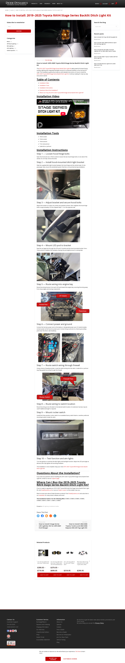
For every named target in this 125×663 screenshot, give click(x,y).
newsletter (42, 495)
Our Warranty (40, 629)
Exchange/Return (41, 622)
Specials (59, 624)
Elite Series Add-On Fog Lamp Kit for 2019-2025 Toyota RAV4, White (82, 563)
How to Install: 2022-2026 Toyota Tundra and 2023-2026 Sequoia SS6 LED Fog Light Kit (76, 526)
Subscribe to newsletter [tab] (16, 22)
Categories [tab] (11, 38)
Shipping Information (42, 627)
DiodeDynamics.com (46, 490)
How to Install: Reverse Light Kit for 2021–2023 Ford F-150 (105, 64)
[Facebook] (42, 515)
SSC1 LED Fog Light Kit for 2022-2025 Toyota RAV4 (69, 563)
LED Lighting (45, 506)
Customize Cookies (70, 659)
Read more (97, 39)
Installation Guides (54, 506)
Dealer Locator (62, 490)
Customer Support (12, 622)
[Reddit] (50, 515)
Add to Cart (44, 575)
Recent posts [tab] (99, 34)
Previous (37, 561)
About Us (59, 622)
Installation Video (44, 83)
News (9, 41)
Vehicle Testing (61, 640)
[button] (116, 26)
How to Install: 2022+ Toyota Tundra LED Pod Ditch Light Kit (105, 57)
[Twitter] (38, 515)
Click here (78, 651)
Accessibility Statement (43, 640)
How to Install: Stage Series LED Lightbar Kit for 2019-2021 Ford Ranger (50, 526)
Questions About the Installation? (49, 90)
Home (7, 10)
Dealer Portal (40, 637)
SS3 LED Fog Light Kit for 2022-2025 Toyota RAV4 (43, 562)
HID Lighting (11, 46)
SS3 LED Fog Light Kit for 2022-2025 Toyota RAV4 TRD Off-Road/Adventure (56, 563)
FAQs (37, 634)
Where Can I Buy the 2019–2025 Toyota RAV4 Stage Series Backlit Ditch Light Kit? (62, 92)
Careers (59, 627)
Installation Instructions (46, 88)
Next (89, 561)
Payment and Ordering (43, 624)
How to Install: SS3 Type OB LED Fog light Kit (105, 37)
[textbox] (106, 26)
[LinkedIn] (55, 515)
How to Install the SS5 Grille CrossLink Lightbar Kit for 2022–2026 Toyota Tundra (105, 50)
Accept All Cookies (53, 658)
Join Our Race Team (62, 637)
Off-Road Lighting (12, 43)
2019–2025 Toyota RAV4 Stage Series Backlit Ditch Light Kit (55, 68)
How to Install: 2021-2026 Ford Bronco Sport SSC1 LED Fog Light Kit (105, 43)
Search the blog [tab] (100, 22)
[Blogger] (46, 515)
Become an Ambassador (64, 634)
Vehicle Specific (12, 50)
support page (55, 478)
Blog (12, 10)
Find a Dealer (60, 629)
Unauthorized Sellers (42, 632)
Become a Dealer (62, 632)
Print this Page (48, 60)
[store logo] (16, 4)
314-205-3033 (11, 624)
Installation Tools (44, 85)
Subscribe (19, 31)
